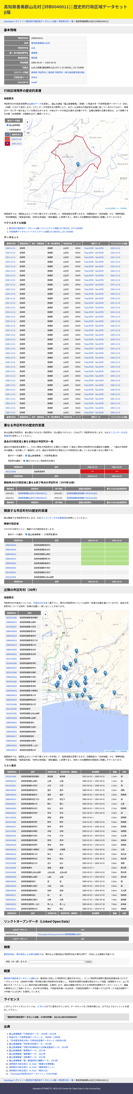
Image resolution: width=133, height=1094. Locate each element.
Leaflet (107, 208)
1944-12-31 (10, 362)
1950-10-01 (10, 389)
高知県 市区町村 (38, 72)
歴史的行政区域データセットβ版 (41, 21)
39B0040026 (10, 844)
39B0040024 (10, 567)
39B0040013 (10, 558)
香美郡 (34, 52)
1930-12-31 (10, 298)
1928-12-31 (10, 289)
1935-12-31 (10, 321)
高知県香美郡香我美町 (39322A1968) (82, 493)
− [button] (27, 126)
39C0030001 (10, 572)
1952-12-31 (10, 403)
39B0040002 (10, 881)
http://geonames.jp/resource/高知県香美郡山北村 (59, 934)
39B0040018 (10, 854)
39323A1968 (10, 577)
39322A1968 (10, 776)
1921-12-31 (10, 257)
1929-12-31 (10, 293)
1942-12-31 (10, 353)
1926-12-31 (10, 280)
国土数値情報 (14, 125)
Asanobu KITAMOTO (42, 1088)
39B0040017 (10, 895)
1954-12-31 (10, 412)
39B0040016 (10, 849)
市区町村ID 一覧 (66, 21)
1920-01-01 (10, 248)
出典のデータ (35, 103)
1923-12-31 (10, 266)
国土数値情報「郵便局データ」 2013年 (27, 1050)
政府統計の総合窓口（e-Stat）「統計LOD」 (29, 1070)
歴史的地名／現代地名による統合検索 (21, 954)
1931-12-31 (10, 302)
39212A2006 (10, 867)
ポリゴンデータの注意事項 (53, 517)
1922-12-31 (10, 261)
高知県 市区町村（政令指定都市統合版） (67, 72)
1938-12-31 (10, 334)
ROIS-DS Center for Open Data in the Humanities (76, 1088)
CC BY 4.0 (41, 1006)
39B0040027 (10, 826)
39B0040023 (10, 563)
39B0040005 (10, 890)
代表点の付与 (39, 602)
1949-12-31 (10, 385)
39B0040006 (10, 549)
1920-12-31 (10, 252)
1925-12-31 (10, 275)
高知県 (34, 57)
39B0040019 (10, 799)
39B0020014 (10, 908)
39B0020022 (10, 904)
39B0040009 (10, 876)
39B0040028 (10, 885)
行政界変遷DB (15, 129)
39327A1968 (10, 863)
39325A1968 (10, 840)
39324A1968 (10, 822)
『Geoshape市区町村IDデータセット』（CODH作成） (34, 1073)
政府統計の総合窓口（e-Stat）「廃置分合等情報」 (32, 1063)
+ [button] (27, 122)
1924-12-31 (10, 270)
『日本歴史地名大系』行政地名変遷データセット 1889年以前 (37, 1040)
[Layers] (28, 132)
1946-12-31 (10, 371)
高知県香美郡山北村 (40, 43)
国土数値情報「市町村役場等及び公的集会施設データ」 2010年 (38, 1047)
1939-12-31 (10, 339)
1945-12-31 (10, 366)
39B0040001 (10, 812)
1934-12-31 (10, 316)
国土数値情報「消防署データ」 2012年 (27, 1057)
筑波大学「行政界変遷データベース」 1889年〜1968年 (34, 1037)
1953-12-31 (10, 407)
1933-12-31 (10, 312)
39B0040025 (10, 858)
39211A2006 (10, 471)
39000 (34, 77)
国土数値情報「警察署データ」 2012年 (27, 1053)
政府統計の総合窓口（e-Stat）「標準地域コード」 (32, 1067)
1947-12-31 (10, 375)
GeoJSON (99, 248)
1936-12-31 (10, 325)
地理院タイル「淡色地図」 (119, 208)
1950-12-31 (10, 394)
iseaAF (34, 82)
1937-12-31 (10, 330)
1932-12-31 (10, 307)
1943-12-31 (10, 357)
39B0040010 (10, 554)
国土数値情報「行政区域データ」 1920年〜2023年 (32, 1033)
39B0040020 (10, 899)
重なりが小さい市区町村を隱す (40, 460)
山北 (33, 47)
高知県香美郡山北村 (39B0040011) (32, 493)
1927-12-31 (10, 284)
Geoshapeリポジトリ (14, 21)
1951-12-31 (10, 398)
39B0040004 (10, 545)
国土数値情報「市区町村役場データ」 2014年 (30, 1043)
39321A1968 (10, 831)
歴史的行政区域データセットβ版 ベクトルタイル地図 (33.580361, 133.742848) (46, 228)
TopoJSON (89, 248)
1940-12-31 (10, 343)
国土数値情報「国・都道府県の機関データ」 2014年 (33, 1060)
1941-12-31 (10, 348)
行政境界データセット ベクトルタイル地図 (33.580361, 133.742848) (41, 231)
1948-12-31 (10, 380)
